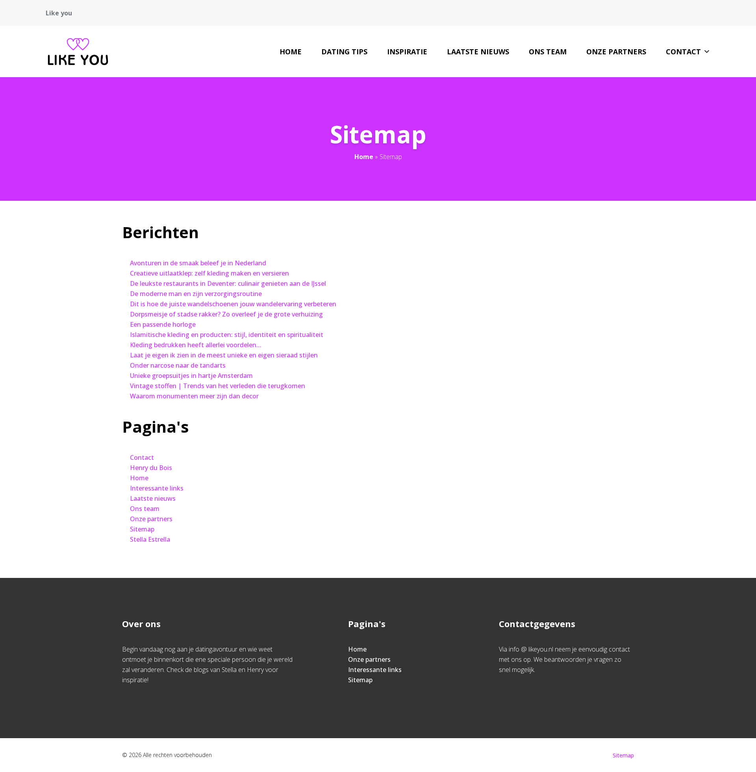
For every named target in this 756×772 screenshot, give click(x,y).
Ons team (548, 51)
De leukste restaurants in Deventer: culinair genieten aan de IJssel (228, 283)
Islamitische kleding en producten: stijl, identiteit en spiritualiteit (226, 334)
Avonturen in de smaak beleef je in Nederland (198, 263)
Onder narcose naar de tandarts (178, 365)
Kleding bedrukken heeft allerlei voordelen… (195, 345)
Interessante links (156, 488)
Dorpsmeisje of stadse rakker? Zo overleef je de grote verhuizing (226, 314)
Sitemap (142, 529)
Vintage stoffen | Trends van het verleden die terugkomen (217, 385)
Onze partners (616, 51)
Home (291, 51)
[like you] (78, 51)
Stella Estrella (150, 539)
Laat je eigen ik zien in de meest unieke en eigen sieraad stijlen (224, 355)
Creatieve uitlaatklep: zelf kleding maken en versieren (209, 273)
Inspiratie (407, 51)
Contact (683, 51)
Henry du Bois (151, 467)
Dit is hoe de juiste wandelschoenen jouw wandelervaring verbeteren (233, 304)
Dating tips (344, 51)
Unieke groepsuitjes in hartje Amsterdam (191, 375)
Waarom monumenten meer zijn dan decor (194, 396)
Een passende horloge (163, 324)
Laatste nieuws (478, 51)
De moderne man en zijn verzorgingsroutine (196, 293)
